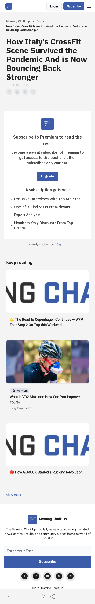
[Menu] (88, 5)
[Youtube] (47, 576)
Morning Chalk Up (18, 21)
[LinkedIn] (36, 576)
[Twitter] (24, 576)
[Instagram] (70, 576)
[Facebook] (59, 576)
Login (54, 6)
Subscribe (74, 6)
